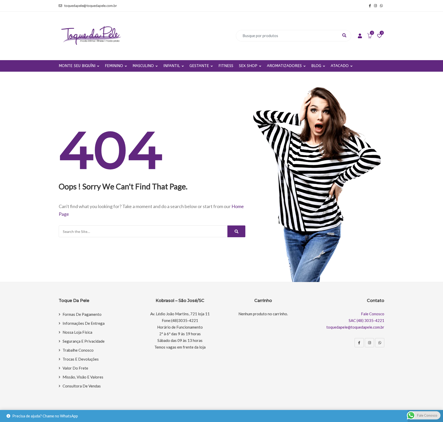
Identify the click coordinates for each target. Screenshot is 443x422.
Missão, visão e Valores (83, 377)
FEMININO (114, 65)
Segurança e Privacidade (84, 341)
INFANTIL (171, 65)
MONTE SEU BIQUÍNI (77, 65)
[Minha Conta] (360, 36)
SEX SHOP (248, 65)
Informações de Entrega (84, 323)
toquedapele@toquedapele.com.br (90, 6)
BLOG (316, 65)
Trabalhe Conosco (78, 350)
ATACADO (340, 65)
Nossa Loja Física (77, 332)
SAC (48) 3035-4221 (366, 320)
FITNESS (225, 65)
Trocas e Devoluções (81, 359)
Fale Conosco (372, 313)
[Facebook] (359, 342)
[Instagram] (369, 342)
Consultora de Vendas (82, 386)
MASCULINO (143, 65)
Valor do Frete (75, 368)
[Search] (236, 231)
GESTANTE (199, 65)
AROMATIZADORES (284, 65)
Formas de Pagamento (82, 314)
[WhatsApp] (379, 342)
